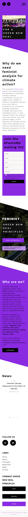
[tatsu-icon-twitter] (8, 4)
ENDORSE (14, 496)
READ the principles (13, 240)
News (14, 380)
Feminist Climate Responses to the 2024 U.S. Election (14, 386)
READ (14, 488)
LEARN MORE (10, 350)
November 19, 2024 (14, 391)
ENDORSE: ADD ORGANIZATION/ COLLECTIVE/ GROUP (12, 248)
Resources (6, 465)
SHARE (14, 504)
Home (4, 457)
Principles (6, 462)
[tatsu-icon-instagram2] (4, 4)
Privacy (5, 470)
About (4, 459)
